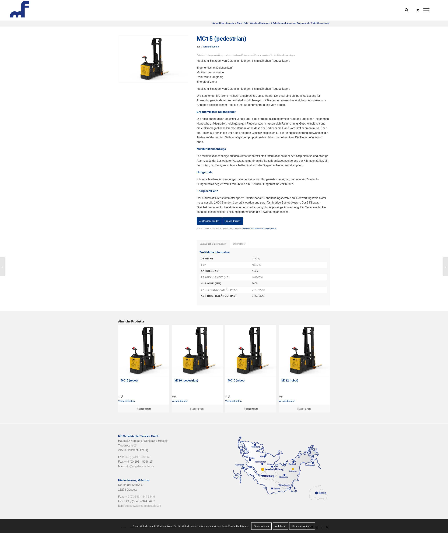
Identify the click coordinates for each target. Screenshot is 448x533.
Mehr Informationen (302, 526)
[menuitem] (427, 10)
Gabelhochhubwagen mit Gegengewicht (259, 228)
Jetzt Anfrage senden (209, 221)
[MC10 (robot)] (445, 266)
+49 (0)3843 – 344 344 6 (139, 496)
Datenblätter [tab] (239, 244)
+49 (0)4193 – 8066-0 (137, 457)
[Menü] (425, 10)
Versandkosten (210, 46)
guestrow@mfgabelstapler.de (143, 505)
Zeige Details (144, 409)
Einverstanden (261, 526)
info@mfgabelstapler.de (139, 466)
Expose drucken (232, 221)
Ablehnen (280, 526)
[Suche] (407, 10)
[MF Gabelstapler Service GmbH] (34, 10)
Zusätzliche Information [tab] (213, 244)
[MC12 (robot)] (2, 266)
